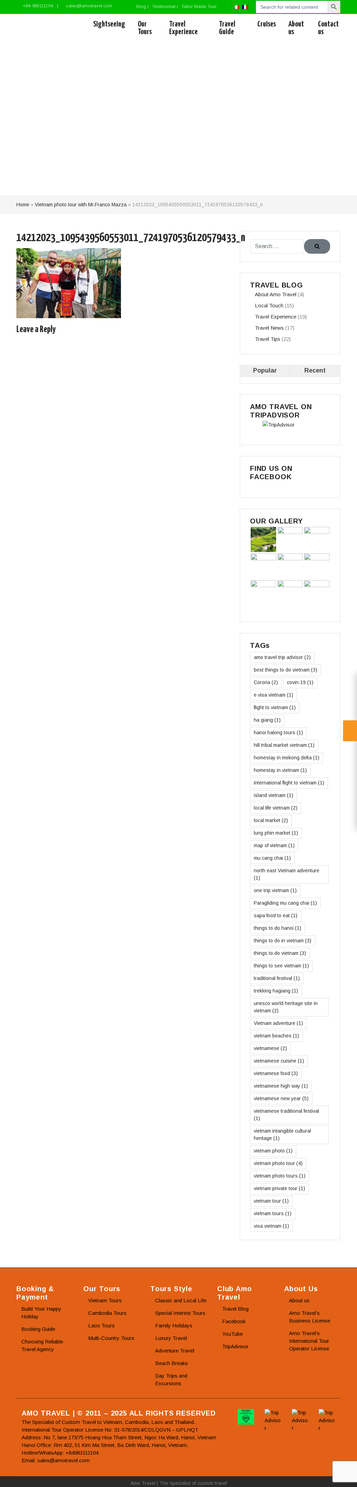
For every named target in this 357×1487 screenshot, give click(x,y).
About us (296, 28)
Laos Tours (101, 1325)
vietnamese (270, 1048)
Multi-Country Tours (111, 1338)
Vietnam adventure (278, 1023)
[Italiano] (236, 6)
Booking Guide (38, 1329)
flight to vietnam (275, 707)
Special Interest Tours (180, 1313)
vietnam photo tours (279, 1176)
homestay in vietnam (280, 770)
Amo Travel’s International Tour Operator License (309, 1340)
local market (271, 820)
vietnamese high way (281, 1086)
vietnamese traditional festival (286, 1114)
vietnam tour (271, 1201)
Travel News (269, 328)
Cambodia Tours (107, 1313)
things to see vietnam (281, 965)
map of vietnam (274, 845)
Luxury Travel (171, 1338)
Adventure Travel (174, 1351)
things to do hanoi (277, 928)
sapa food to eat (275, 915)
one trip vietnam (275, 890)
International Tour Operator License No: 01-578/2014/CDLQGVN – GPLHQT (110, 1430)
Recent (315, 370)
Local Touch (269, 305)
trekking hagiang (276, 991)
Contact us (328, 28)
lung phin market (276, 833)
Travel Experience (183, 28)
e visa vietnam (273, 695)
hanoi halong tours (278, 732)
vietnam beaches (276, 1035)
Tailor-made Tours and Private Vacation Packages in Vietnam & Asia (48, 28)
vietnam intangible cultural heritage (282, 1134)
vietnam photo (273, 1150)
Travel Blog (235, 1309)
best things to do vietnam (285, 670)
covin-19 (300, 682)
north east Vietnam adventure (286, 874)
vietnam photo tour (278, 1163)
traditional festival (277, 978)
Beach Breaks (171, 1363)
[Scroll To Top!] (343, 1475)
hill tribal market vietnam (284, 745)
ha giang (267, 720)
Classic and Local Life (180, 1300)
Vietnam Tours (105, 1300)
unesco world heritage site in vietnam (286, 1007)
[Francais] (245, 6)
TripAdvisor (235, 1346)
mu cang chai (272, 858)
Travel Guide (227, 28)
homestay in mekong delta (286, 757)
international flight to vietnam (289, 782)
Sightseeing (109, 24)
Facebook (233, 1321)
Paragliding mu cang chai (285, 903)
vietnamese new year (281, 1098)
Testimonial (163, 6)
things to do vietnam (280, 953)
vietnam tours (272, 1213)
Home (22, 204)
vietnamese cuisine (279, 1061)
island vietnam (273, 795)
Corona (266, 682)
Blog (141, 6)
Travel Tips (267, 339)
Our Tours (145, 28)
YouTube (232, 1334)
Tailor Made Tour (199, 6)
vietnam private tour (279, 1188)
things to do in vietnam (282, 940)
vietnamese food (276, 1073)
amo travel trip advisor (282, 657)
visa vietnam (271, 1226)
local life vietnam (275, 808)
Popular (265, 370)
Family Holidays (173, 1325)
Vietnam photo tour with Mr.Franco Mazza (81, 204)
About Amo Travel (275, 294)
